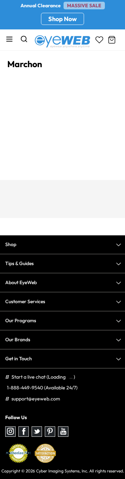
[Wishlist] (99, 39)
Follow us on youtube (63, 431)
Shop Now (62, 19)
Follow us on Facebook (23, 431)
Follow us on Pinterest (50, 431)
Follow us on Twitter (37, 431)
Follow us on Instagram (10, 431)
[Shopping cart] (112, 39)
